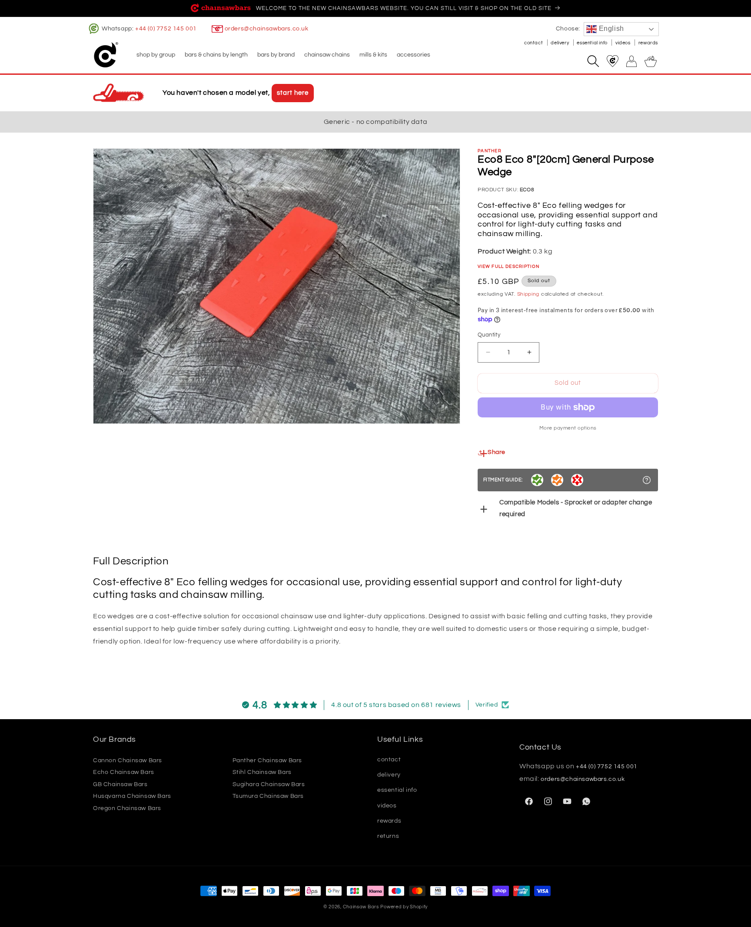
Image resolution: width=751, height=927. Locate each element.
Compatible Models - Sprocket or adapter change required (575, 508)
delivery (560, 42)
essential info (592, 42)
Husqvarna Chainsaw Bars (132, 796)
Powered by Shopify (404, 906)
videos (623, 42)
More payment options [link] (568, 428)
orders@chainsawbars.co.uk (267, 29)
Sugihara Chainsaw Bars (269, 784)
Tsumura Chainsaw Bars (268, 796)
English (610, 28)
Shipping (528, 294)
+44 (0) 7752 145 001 (166, 29)
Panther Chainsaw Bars (267, 760)
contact (534, 42)
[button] (155, 55)
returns (388, 836)
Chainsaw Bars (361, 906)
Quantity (489, 335)
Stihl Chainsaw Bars (262, 772)
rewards (648, 42)
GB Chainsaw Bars (120, 784)
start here (293, 93)
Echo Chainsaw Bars (123, 772)
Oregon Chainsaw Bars (127, 808)
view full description (508, 266)
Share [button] (496, 452)
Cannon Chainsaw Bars (127, 760)
